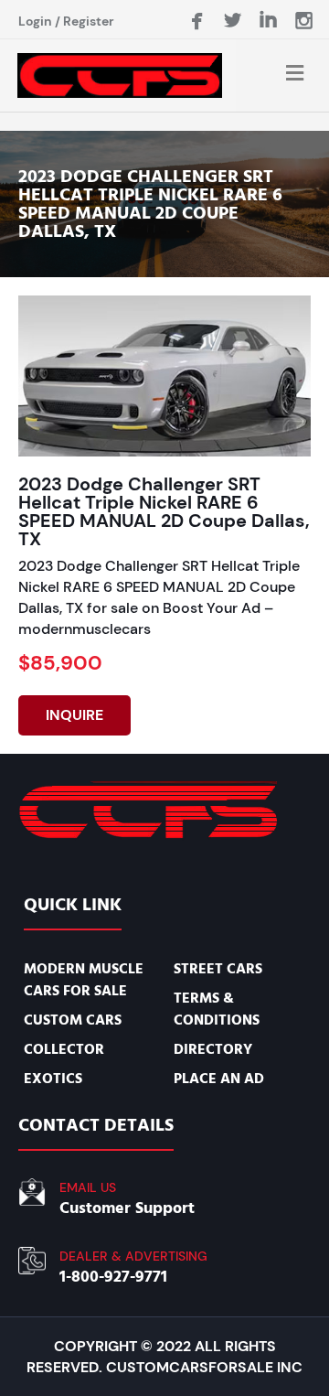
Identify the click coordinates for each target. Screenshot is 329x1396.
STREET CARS (218, 969)
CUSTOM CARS (73, 1020)
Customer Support (127, 1208)
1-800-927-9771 (113, 1276)
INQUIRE (74, 715)
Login (35, 21)
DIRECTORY (213, 1049)
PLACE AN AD (219, 1078)
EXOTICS (53, 1078)
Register (88, 21)
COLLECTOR (64, 1049)
